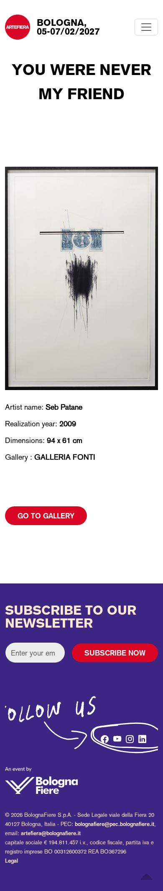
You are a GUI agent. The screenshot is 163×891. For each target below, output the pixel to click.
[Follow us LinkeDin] (140, 736)
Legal (11, 861)
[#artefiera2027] (90, 739)
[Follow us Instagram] (128, 736)
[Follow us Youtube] (115, 736)
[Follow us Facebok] (103, 736)
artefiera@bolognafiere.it (51, 833)
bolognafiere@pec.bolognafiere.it (114, 824)
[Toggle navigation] (146, 27)
